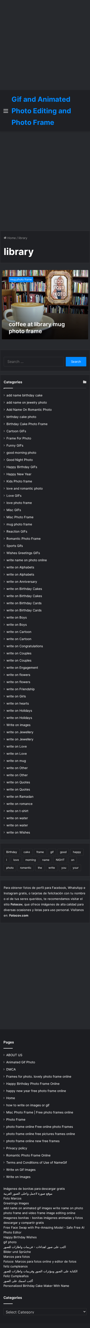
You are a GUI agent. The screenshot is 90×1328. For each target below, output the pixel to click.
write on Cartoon (18, 632)
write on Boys (16, 617)
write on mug (16, 761)
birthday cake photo (21, 417)
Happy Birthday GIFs (21, 467)
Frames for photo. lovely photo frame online (38, 1076)
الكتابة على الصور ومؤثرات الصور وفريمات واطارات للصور (40, 1271)
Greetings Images (16, 1203)
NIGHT (60, 860)
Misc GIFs (13, 510)
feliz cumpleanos (15, 1266)
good (63, 852)
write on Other (17, 768)
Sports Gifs (14, 546)
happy (77, 852)
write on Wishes (18, 832)
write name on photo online (26, 560)
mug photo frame (19, 524)
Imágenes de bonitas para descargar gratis (34, 1188)
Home (11, 238)
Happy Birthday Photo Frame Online (33, 1084)
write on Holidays (19, 710)
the (40, 867)
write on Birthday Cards (24, 603)
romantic (25, 867)
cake (27, 852)
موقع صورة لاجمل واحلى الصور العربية (27, 1193)
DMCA (11, 1069)
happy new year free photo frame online (36, 1091)
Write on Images (18, 1177)
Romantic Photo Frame (23, 538)
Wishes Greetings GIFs (23, 553)
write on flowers (18, 675)
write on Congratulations (24, 646)
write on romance (19, 804)
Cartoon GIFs (16, 431)
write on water (17, 818)
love (16, 860)
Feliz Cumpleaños (16, 1276)
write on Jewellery (19, 732)
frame (40, 852)
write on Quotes (18, 782)
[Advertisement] (45, 45)
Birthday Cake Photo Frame (27, 424)
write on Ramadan (19, 796)
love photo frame (19, 503)
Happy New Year (18, 474)
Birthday (11, 852)
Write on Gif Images (21, 1170)
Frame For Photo (18, 438)
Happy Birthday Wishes (20, 1237)
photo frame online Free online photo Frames (39, 1127)
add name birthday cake (24, 395)
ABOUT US (14, 1055)
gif (52, 852)
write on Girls (16, 696)
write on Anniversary (21, 581)
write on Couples (18, 653)
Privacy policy (16, 1148)
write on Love (16, 746)
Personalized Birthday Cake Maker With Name (36, 1286)
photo (10, 867)
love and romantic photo (24, 488)
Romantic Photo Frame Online (28, 1155)
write (51, 867)
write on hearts (17, 703)
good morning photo (21, 452)
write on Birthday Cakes (24, 589)
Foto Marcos (12, 1198)
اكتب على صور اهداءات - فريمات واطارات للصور (34, 1247)
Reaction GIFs (16, 531)
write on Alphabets (20, 567)
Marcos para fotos (16, 1256)
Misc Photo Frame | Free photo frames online (39, 1112)
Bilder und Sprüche (17, 1252)
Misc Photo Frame (19, 517)
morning (30, 860)
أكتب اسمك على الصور (18, 1281)
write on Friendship (20, 689)
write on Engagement (22, 667)
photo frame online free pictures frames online (40, 1134)
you (63, 867)
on (72, 860)
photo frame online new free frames (33, 1141)
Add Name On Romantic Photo (29, 409)
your (75, 867)
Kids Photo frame (19, 481)
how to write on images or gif (27, 1105)
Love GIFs (13, 495)
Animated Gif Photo (20, 1062)
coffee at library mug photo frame (37, 327)
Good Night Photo (19, 460)
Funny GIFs (14, 445)
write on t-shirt (17, 811)
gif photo (10, 1242)
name (45, 860)
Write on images (18, 725)
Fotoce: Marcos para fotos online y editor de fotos (39, 1261)
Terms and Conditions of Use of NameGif (36, 1162)
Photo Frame (15, 1119)
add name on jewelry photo (26, 402)
